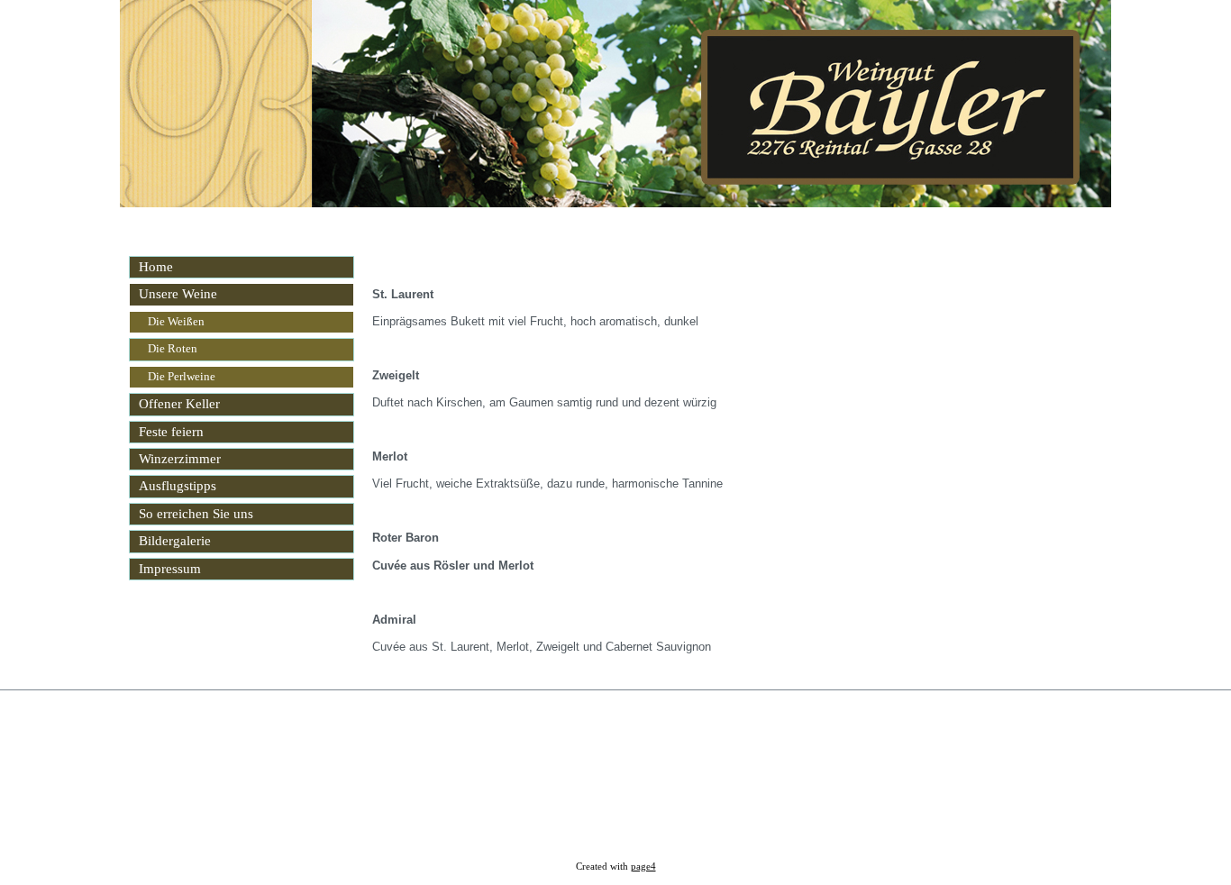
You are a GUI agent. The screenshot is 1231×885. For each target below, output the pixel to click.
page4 (643, 866)
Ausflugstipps (177, 486)
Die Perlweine (181, 376)
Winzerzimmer (180, 459)
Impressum (170, 568)
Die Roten (172, 348)
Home (156, 267)
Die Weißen (176, 321)
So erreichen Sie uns (196, 513)
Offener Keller (179, 404)
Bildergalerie (175, 541)
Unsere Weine (178, 294)
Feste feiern (171, 431)
